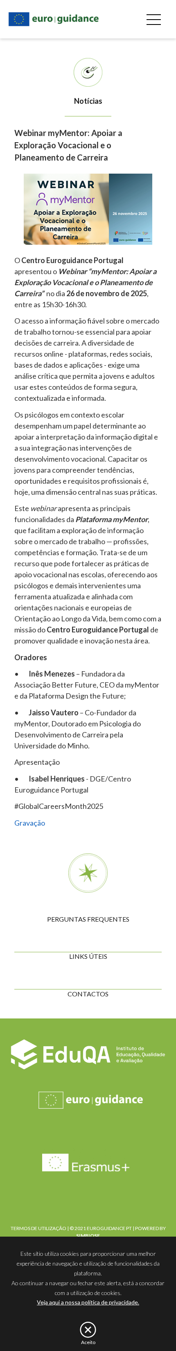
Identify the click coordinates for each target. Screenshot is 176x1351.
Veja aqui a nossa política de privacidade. (88, 1302)
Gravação (29, 822)
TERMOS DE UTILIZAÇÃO (38, 1228)
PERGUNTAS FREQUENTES (88, 919)
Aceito (88, 1342)
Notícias (88, 100)
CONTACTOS (88, 994)
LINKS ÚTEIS (88, 956)
